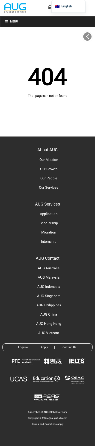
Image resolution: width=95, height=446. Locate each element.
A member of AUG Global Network (47, 412)
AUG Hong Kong (48, 324)
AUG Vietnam (48, 333)
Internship (48, 242)
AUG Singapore (48, 296)
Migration (48, 232)
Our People (48, 178)
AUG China (48, 314)
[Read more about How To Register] (47, 404)
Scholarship (49, 223)
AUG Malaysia (48, 277)
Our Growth (48, 169)
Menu (14, 21)
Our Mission (48, 160)
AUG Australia (48, 268)
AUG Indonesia (48, 287)
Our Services (48, 187)
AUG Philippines (48, 305)
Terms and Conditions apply (47, 424)
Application (48, 214)
